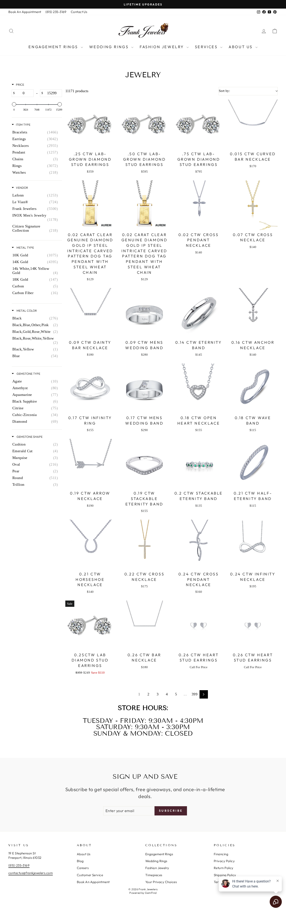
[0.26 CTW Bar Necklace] (144, 625)
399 (194, 694)
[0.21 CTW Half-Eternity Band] (253, 463)
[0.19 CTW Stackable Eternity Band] (144, 463)
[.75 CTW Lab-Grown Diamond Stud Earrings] (198, 124)
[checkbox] (36, 132)
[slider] (14, 104)
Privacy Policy (224, 861)
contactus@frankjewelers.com (30, 873)
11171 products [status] (76, 91)
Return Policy (223, 868)
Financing (221, 854)
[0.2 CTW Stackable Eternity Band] (198, 463)
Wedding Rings (109, 46)
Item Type (23, 125)
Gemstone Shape (29, 437)
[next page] (204, 694)
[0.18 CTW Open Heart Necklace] (198, 388)
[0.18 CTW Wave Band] (253, 388)
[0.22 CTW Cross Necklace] (144, 544)
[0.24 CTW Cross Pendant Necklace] (198, 544)
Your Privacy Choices (161, 882)
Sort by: (224, 91)
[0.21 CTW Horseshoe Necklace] (90, 544)
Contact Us (79, 12)
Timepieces (153, 875)
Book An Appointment (24, 12)
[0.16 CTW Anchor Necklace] (253, 313)
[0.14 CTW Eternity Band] (198, 313)
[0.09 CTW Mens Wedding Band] (144, 313)
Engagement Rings (54, 46)
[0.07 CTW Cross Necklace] (253, 205)
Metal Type (25, 247)
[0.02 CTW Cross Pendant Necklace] (198, 205)
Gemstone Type (28, 374)
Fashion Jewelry (163, 46)
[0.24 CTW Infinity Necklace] (253, 544)
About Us (241, 46)
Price (20, 85)
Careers (83, 868)
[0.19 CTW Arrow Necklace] (90, 463)
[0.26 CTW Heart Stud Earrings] (198, 625)
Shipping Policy (225, 875)
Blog (80, 861)
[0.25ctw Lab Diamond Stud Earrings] (90, 625)
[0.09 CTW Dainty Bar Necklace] (90, 313)
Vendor (22, 188)
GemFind (150, 892)
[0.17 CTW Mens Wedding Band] (144, 388)
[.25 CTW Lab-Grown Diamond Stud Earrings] (90, 124)
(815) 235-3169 (56, 12)
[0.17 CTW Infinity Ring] (90, 388)
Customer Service (90, 875)
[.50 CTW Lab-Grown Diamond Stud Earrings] (144, 124)
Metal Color (26, 311)
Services (207, 46)
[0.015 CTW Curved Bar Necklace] (253, 124)
